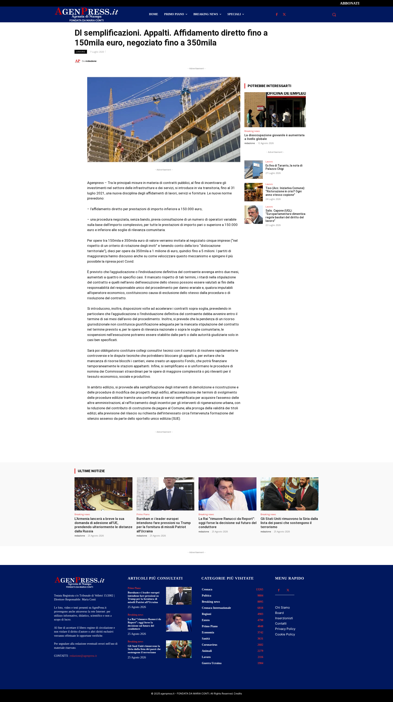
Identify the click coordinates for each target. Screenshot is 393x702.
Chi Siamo (282, 607)
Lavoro (80, 51)
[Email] (305, 61)
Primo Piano (143, 514)
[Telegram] (314, 61)
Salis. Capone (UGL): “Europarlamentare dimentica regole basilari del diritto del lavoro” (285, 215)
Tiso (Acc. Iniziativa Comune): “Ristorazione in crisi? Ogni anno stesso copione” (285, 191)
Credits (238, 693)
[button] (334, 14)
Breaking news (252, 131)
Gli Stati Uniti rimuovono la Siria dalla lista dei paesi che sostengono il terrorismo (289, 523)
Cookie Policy (285, 634)
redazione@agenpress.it (83, 655)
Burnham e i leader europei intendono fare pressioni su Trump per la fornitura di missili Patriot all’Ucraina (164, 525)
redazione (91, 60)
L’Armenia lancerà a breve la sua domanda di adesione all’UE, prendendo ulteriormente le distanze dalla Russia (103, 525)
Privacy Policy (285, 629)
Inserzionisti (284, 618)
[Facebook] (276, 14)
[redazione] (78, 61)
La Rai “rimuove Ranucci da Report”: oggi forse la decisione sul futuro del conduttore (227, 523)
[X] (284, 14)
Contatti (281, 623)
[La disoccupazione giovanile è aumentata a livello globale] (275, 109)
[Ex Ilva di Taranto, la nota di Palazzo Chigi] (253, 169)
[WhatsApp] (295, 61)
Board (279, 613)
